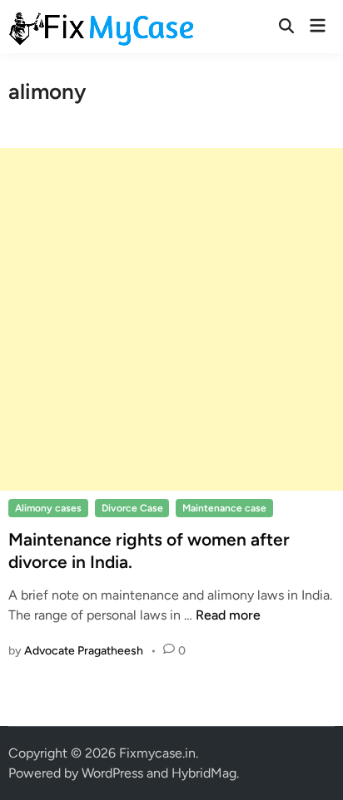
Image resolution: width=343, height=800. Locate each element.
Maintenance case (224, 508)
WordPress (112, 773)
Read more (228, 615)
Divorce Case (132, 508)
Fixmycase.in (157, 753)
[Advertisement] (171, 319)
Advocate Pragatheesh (83, 651)
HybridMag (204, 773)
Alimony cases (48, 508)
